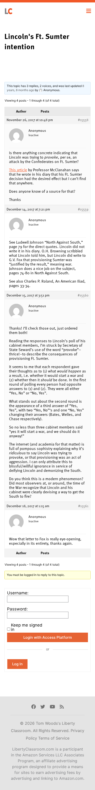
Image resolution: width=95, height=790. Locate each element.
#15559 (83, 209)
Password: (17, 609)
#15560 (83, 295)
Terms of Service (53, 738)
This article (18, 170)
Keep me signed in (26, 627)
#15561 (83, 506)
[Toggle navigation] (88, 11)
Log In (17, 664)
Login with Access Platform (47, 637)
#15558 (83, 120)
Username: (17, 593)
